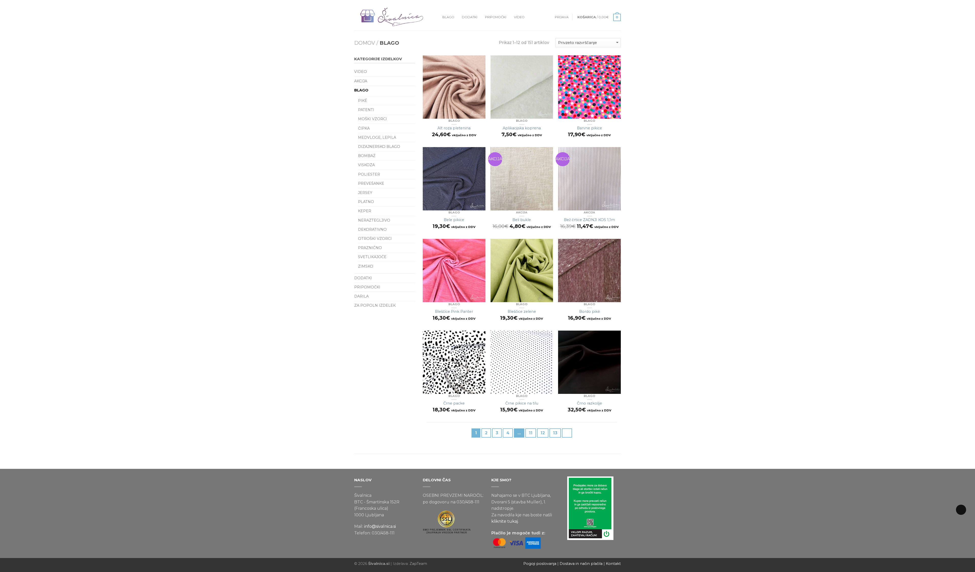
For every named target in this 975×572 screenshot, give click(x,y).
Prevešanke (371, 183)
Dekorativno (372, 229)
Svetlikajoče (372, 257)
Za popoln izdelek (375, 305)
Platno (366, 201)
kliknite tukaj (504, 521)
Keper (364, 211)
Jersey (365, 192)
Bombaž (366, 155)
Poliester (369, 174)
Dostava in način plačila (581, 563)
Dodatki (469, 17)
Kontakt (613, 563)
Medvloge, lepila (377, 137)
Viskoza (366, 165)
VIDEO (519, 17)
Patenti (366, 109)
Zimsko (365, 266)
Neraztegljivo (374, 220)
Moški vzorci (372, 119)
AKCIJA (521, 212)
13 (555, 432)
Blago (448, 17)
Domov (364, 43)
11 (530, 432)
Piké (362, 100)
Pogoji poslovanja (539, 563)
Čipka (364, 128)
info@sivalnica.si (380, 526)
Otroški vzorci (375, 238)
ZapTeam (418, 563)
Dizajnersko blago (379, 146)
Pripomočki (495, 17)
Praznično (370, 247)
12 (543, 432)
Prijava (561, 17)
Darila (361, 296)
